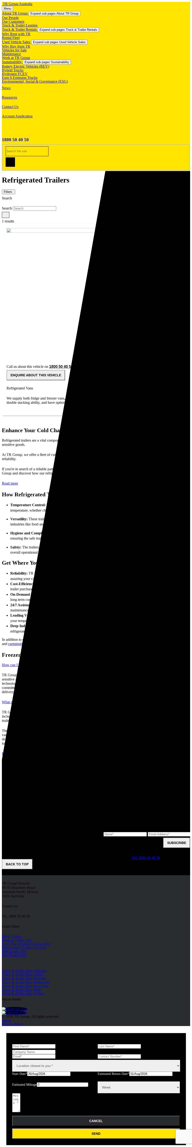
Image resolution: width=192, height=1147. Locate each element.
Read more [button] (10, 483)
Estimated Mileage (24, 1084)
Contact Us (10, 107)
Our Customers (13, 21)
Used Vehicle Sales (16, 42)
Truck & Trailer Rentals (20, 29)
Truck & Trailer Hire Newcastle (25, 986)
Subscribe (176, 843)
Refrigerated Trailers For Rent (24, 947)
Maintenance (11, 54)
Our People (10, 18)
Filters (8, 192)
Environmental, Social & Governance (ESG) (35, 81)
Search (7, 208)
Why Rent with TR (16, 34)
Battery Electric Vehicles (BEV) (25, 66)
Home (6, 1020)
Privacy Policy (12, 1024)
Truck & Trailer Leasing (19, 25)
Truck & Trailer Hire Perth (21, 989)
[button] (5, 215)
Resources (9, 97)
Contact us (10, 906)
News (6, 88)
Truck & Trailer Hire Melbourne (25, 982)
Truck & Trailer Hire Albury (23, 974)
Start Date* (19, 1074)
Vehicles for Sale (14, 50)
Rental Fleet (11, 38)
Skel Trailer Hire (14, 955)
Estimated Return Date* (113, 1074)
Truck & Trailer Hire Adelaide (24, 971)
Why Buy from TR (16, 46)
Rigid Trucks (11, 936)
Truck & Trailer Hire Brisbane (24, 978)
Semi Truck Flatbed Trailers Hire (26, 944)
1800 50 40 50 (15, 139)
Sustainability (12, 62)
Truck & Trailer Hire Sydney (23, 993)
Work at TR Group (16, 58)
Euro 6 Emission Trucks (19, 78)
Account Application (17, 116)
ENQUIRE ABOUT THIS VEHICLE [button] (36, 375)
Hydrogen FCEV (15, 74)
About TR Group (15, 13)
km (89, 1087)
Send (96, 1133)
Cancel (96, 1121)
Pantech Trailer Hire (17, 940)
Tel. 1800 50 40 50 (146, 858)
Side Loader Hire (14, 951)
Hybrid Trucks (12, 70)
